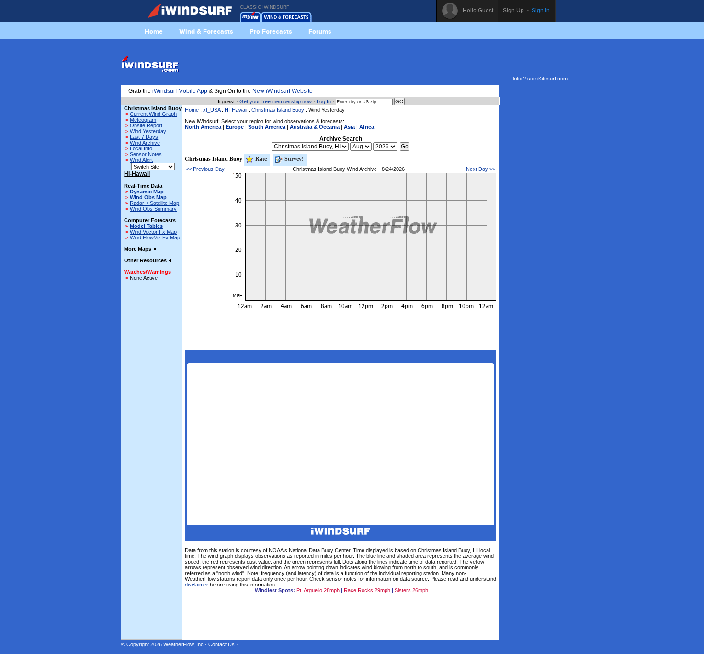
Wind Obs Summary (153, 209)
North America (203, 127)
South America (266, 127)
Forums (319, 31)
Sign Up (513, 10)
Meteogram (143, 120)
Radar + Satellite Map (154, 203)
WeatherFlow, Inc (183, 644)
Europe (235, 127)
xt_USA (211, 110)
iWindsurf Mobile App (179, 91)
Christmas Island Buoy (277, 110)
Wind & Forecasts (206, 31)
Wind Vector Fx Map (153, 232)
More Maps (138, 249)
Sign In (541, 10)
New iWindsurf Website (282, 91)
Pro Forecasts (271, 31)
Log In (324, 101)
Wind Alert (141, 160)
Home (154, 31)
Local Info (141, 148)
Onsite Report (146, 125)
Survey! (293, 159)
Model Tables (146, 226)
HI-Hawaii (236, 110)
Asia (349, 127)
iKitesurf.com (552, 78)
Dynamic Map (147, 191)
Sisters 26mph (411, 590)
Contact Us (221, 644)
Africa (366, 127)
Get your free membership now (275, 101)
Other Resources (146, 260)
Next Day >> (480, 169)
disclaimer (196, 584)
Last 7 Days (144, 137)
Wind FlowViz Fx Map (155, 237)
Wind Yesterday (148, 131)
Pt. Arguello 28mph (318, 590)
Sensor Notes (146, 154)
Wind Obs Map (148, 197)
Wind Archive (145, 143)
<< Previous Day (205, 169)
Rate (260, 159)
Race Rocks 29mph (367, 590)
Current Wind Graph (153, 114)
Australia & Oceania (315, 127)
